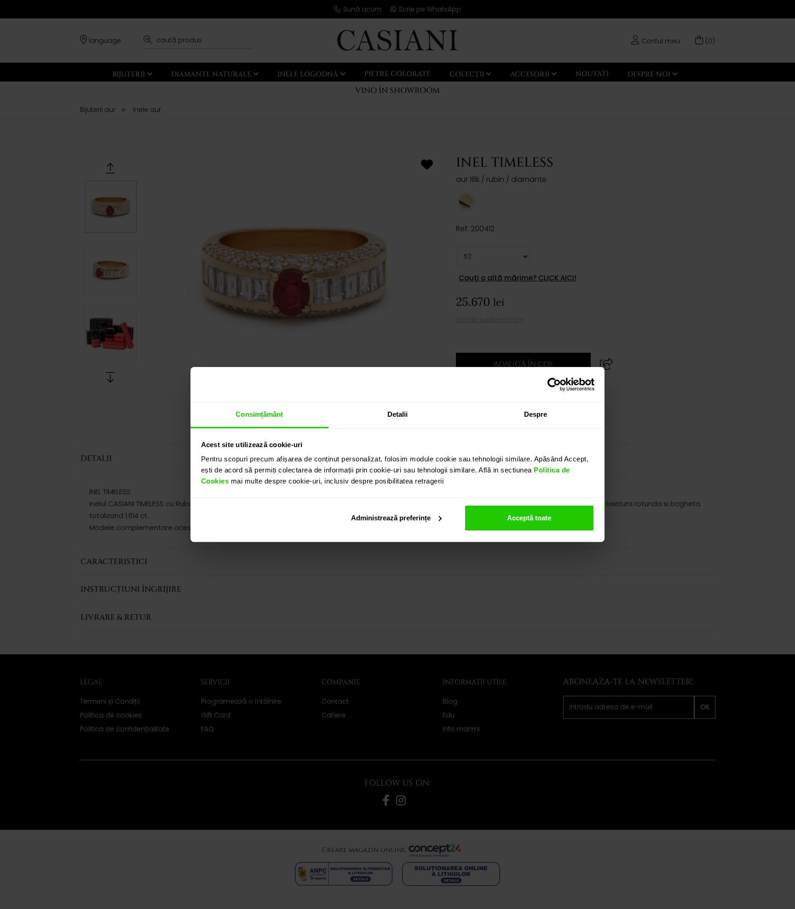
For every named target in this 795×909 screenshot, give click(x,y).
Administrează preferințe (391, 518)
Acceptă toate (529, 518)
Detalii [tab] (397, 414)
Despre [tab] (535, 414)
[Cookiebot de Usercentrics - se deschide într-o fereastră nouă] (554, 384)
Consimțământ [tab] (259, 414)
